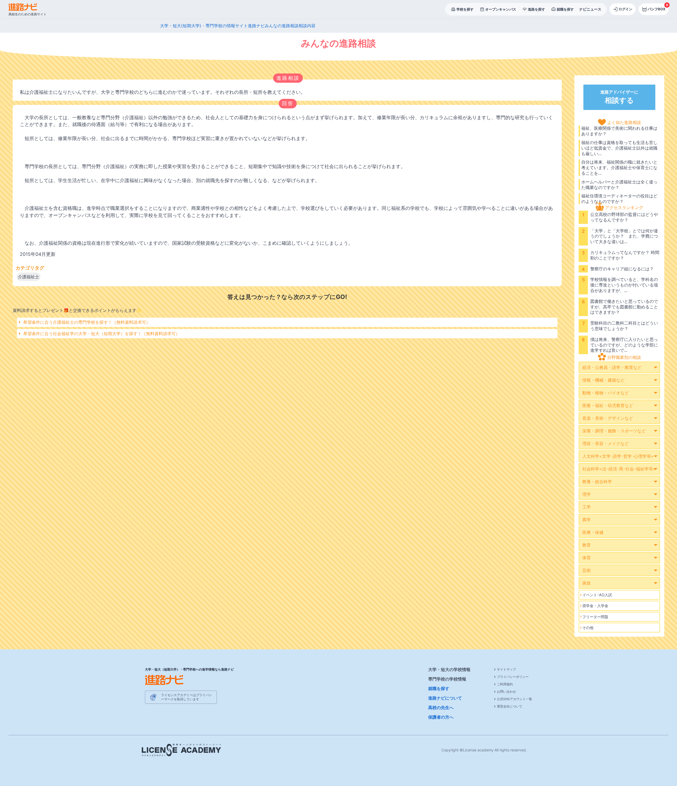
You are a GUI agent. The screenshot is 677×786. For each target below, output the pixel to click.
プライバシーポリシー (513, 677)
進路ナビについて (445, 698)
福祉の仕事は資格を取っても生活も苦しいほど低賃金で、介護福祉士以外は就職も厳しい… (619, 148)
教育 (586, 545)
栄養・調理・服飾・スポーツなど (614, 430)
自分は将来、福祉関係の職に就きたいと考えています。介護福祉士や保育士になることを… (619, 167)
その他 (587, 627)
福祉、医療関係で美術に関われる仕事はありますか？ (619, 131)
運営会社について (509, 706)
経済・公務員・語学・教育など (612, 367)
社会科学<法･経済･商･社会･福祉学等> (619, 468)
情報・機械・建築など (603, 380)
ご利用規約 (505, 684)
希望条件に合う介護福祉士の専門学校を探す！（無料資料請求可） (86, 322)
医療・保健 (592, 532)
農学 (586, 519)
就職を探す (438, 688)
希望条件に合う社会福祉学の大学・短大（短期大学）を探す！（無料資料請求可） (101, 333)
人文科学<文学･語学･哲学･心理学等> (618, 456)
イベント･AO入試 (597, 595)
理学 (586, 494)
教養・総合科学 (597, 481)
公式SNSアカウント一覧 (514, 699)
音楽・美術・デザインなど (607, 418)
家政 (586, 583)
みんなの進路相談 (282, 25)
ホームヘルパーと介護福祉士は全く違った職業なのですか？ (619, 184)
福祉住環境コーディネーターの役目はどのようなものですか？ (619, 198)
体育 (586, 557)
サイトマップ (506, 669)
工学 (586, 507)
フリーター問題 (595, 616)
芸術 (586, 570)
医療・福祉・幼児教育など (607, 405)
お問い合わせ (506, 691)
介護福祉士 (28, 276)
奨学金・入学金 (595, 605)
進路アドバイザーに (619, 97)
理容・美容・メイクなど (605, 443)
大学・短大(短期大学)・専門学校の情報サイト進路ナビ (212, 25)
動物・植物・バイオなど (605, 392)
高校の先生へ (441, 707)
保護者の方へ (441, 717)
